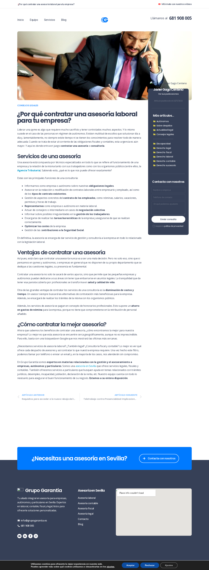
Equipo (34, 19)
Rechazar (150, 565)
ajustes (110, 566)
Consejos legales (27, 105)
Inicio (20, 19)
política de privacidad (173, 226)
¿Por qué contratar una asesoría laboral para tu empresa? (46, 4)
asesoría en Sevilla (86, 366)
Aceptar (130, 565)
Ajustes (169, 565)
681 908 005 (180, 18)
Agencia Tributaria (28, 170)
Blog (63, 19)
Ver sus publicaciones (168, 94)
